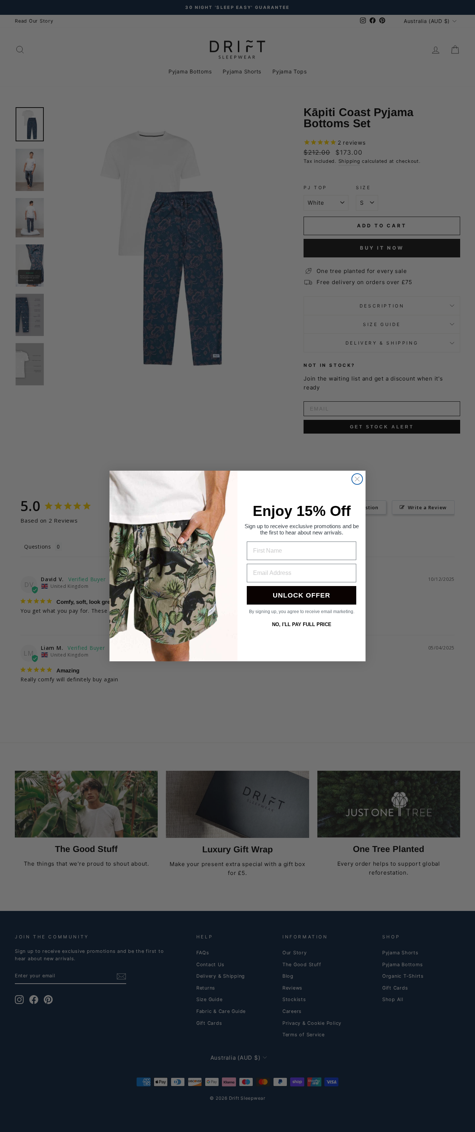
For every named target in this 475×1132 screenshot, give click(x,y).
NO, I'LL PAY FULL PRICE (301, 624)
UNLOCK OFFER (301, 595)
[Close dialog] (357, 479)
